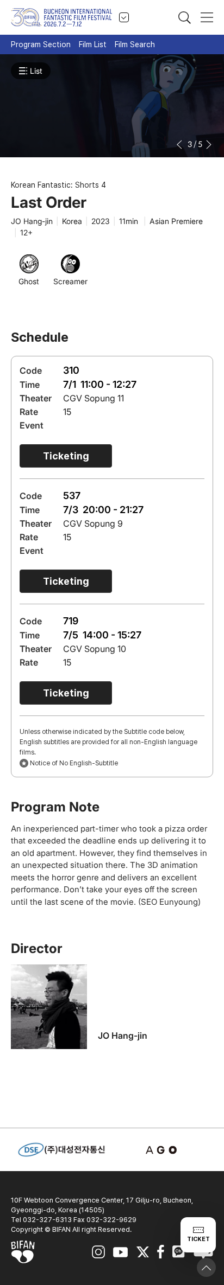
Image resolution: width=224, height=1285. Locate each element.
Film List (93, 44)
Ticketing (66, 456)
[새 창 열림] (163, 1150)
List (36, 70)
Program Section (41, 44)
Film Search (135, 44)
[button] (180, 144)
